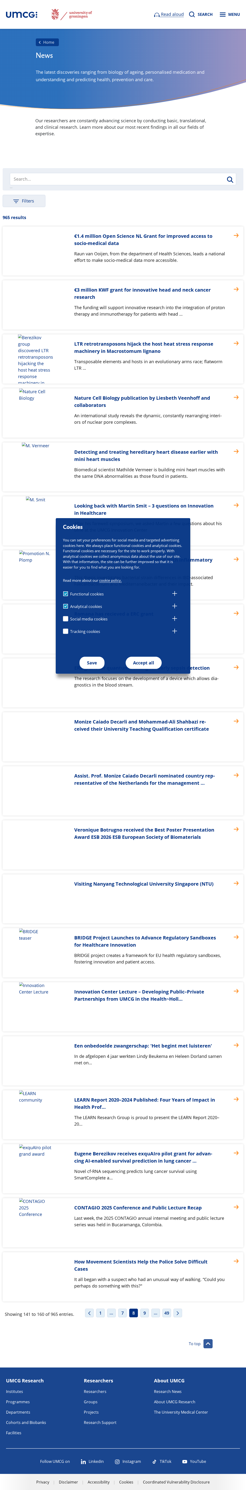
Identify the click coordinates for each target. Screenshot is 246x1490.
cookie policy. (110, 580)
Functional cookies (87, 594)
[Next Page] (177, 1313)
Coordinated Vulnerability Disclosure (176, 1482)
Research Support (100, 1422)
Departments (18, 1412)
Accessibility (99, 1482)
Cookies (126, 1482)
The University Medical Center (181, 1412)
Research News (168, 1391)
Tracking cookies (85, 631)
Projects (91, 1412)
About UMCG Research (174, 1401)
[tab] (174, 594)
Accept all (143, 663)
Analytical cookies (86, 606)
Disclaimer (68, 1482)
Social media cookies (89, 619)
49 (166, 1313)
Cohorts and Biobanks (26, 1422)
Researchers (95, 1391)
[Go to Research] (21, 14)
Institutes (14, 1391)
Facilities (13, 1432)
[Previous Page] (89, 1313)
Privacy (42, 1482)
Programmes (18, 1401)
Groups (91, 1401)
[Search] (230, 179)
